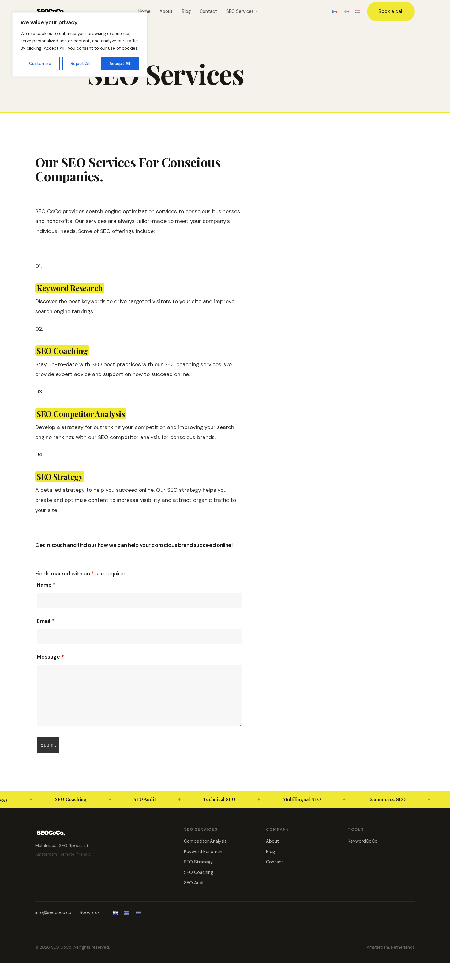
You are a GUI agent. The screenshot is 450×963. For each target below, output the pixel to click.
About (166, 11)
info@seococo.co (53, 912)
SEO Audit (194, 883)
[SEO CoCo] (50, 11)
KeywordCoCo (362, 841)
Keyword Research (70, 288)
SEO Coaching (62, 350)
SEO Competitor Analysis (81, 413)
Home (144, 11)
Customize (40, 63)
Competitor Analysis (205, 841)
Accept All (119, 63)
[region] (79, 44)
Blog (186, 11)
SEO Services (240, 11)
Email (45, 621)
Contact (208, 11)
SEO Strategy (60, 476)
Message (50, 656)
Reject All (80, 63)
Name (46, 585)
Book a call (390, 11)
